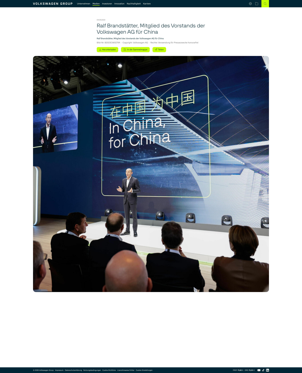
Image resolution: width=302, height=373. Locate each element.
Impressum (59, 370)
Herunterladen (109, 49)
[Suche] (265, 3)
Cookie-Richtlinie (109, 370)
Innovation (119, 3)
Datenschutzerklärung (73, 370)
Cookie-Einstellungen (144, 370)
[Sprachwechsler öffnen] (250, 3)
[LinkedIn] (267, 370)
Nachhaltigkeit (134, 3)
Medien (96, 3)
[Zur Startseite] (52, 3)
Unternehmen (83, 3)
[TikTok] (263, 370)
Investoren (107, 3)
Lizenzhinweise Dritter (125, 370)
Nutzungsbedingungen (92, 370)
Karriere (147, 3)
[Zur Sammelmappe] (257, 3)
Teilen (161, 49)
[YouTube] (259, 370)
